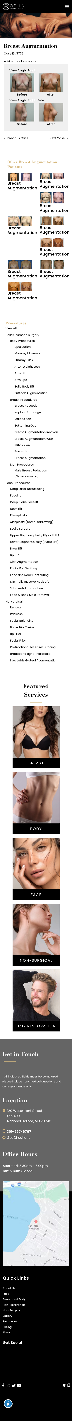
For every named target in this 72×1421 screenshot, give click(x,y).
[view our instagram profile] (8, 1386)
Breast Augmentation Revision (36, 432)
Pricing (7, 1327)
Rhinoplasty (18, 515)
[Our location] (68, 1385)
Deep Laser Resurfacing (27, 489)
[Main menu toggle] (67, 6)
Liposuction (22, 347)
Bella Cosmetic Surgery (22, 335)
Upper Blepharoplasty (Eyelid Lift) (34, 535)
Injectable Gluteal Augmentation (33, 660)
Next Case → (58, 138)
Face (6, 1294)
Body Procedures (22, 341)
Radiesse (16, 614)
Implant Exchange (27, 412)
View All (11, 328)
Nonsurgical (14, 601)
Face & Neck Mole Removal (29, 595)
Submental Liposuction (26, 588)
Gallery (7, 1316)
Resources (10, 1321)
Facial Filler (18, 640)
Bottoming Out (25, 425)
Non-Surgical (11, 1310)
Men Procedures (22, 464)
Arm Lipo (20, 380)
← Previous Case (16, 138)
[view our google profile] (13, 1386)
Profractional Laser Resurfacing (33, 647)
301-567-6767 (19, 1131)
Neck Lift (16, 509)
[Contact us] (64, 1385)
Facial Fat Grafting (23, 568)
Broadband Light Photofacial (30, 654)
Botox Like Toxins (22, 627)
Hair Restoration (14, 1305)
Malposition (22, 419)
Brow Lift (16, 548)
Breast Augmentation (30, 458)
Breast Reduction (26, 406)
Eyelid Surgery (20, 529)
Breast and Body (14, 1299)
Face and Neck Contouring (29, 575)
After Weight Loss (27, 367)
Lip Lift (14, 555)
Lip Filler (15, 634)
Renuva (15, 607)
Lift (36, 737)
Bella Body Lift (24, 386)
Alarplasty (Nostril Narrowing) (31, 522)
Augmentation (36, 731)
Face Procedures (18, 483)
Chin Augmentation (24, 562)
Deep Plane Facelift (24, 502)
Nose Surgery (36, 862)
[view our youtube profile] (19, 1386)
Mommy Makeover (28, 353)
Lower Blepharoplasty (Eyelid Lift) (34, 542)
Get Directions (18, 1137)
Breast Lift (21, 451)
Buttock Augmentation (30, 393)
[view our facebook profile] (3, 1386)
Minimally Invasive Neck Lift (29, 582)
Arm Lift (20, 373)
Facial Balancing (21, 621)
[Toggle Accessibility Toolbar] (8, 1403)
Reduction (36, 742)
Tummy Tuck (23, 360)
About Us (9, 1288)
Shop (6, 1332)
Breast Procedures (23, 400)
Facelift (15, 495)
